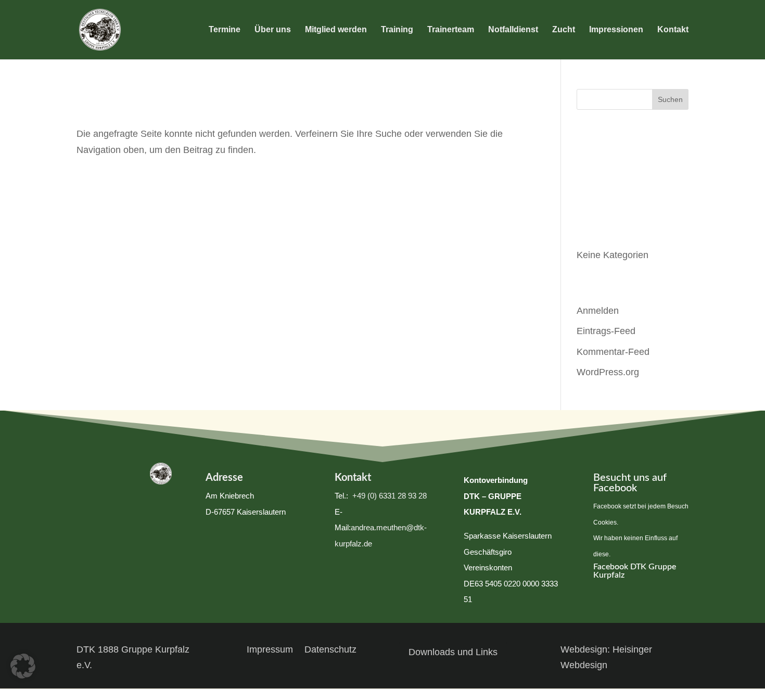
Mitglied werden (336, 30)
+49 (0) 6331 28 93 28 (388, 495)
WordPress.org (608, 372)
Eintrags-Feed (606, 331)
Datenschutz (330, 650)
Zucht (563, 30)
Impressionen (616, 30)
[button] (23, 666)
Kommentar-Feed (613, 352)
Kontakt (672, 30)
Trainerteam (450, 30)
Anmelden (598, 310)
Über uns (272, 30)
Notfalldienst (513, 30)
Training (397, 30)
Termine (224, 30)
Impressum (270, 650)
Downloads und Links (453, 652)
